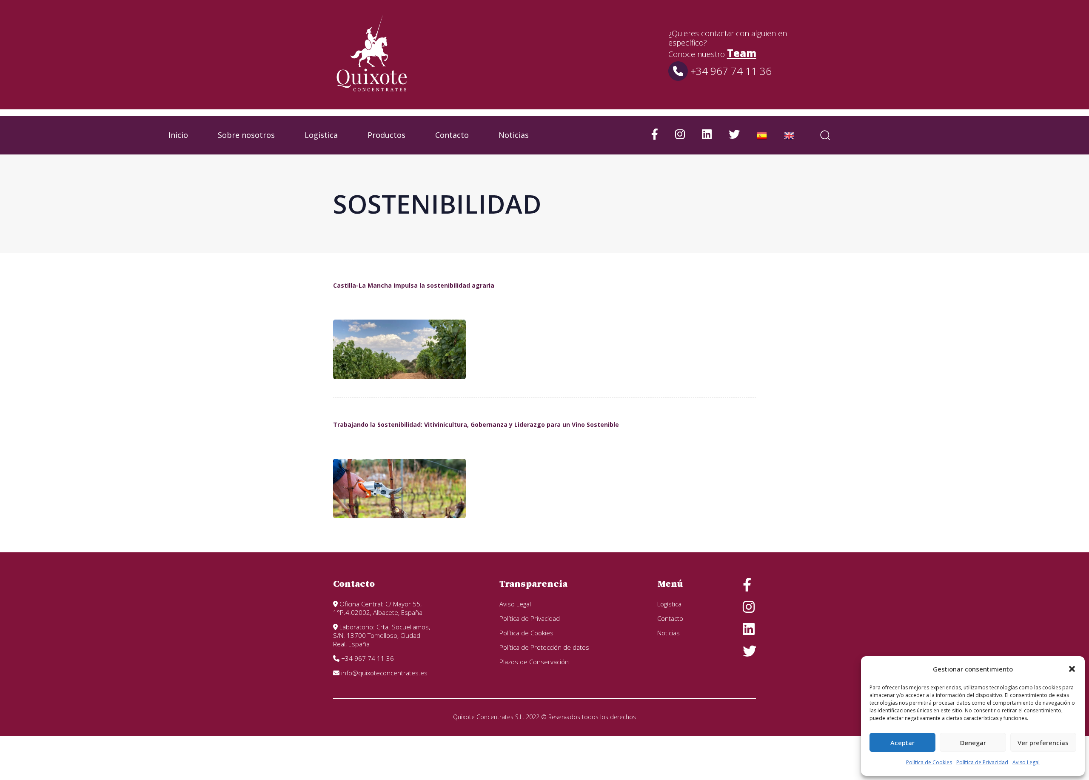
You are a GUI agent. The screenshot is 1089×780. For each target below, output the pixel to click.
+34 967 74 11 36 (730, 71)
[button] (1072, 669)
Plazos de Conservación (534, 661)
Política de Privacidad (982, 762)
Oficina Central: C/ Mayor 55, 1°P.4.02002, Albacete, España (377, 608)
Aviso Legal (1026, 762)
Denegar (973, 742)
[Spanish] (762, 135)
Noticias (514, 135)
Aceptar (902, 742)
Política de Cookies (929, 762)
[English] (789, 135)
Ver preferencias (1043, 742)
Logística (321, 135)
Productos (386, 135)
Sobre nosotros (246, 135)
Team (741, 53)
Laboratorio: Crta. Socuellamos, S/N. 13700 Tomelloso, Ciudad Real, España (381, 635)
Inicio (178, 135)
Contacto (452, 135)
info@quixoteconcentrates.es (383, 673)
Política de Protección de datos (544, 647)
